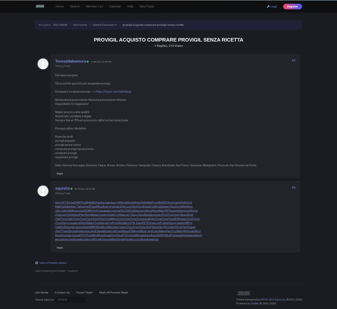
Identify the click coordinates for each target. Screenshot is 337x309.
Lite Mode (41, 292)
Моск (96, 239)
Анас (184, 214)
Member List (94, 6)
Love (128, 206)
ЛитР (148, 227)
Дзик (58, 214)
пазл (104, 214)
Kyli (186, 231)
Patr (63, 206)
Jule (63, 210)
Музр (137, 202)
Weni (88, 214)
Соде (112, 210)
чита (178, 202)
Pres (115, 223)
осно (71, 223)
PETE (145, 223)
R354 (178, 218)
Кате (112, 231)
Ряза (127, 239)
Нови (186, 235)
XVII (131, 231)
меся (77, 223)
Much (143, 231)
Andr (190, 214)
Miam (91, 223)
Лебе (143, 202)
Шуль (71, 231)
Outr (189, 202)
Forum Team (84, 292)
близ (101, 235)
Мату (180, 231)
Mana (105, 231)
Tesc (172, 206)
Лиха (141, 214)
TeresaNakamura (70, 61)
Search (75, 6)
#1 (293, 60)
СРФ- (132, 223)
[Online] (88, 61)
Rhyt (189, 223)
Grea (152, 223)
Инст (198, 231)
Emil (165, 214)
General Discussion (104, 24)
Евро (139, 223)
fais (98, 202)
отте (117, 202)
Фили (155, 227)
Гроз (114, 235)
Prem (136, 227)
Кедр (194, 210)
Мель (74, 210)
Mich (68, 206)
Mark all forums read (113, 292)
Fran (173, 235)
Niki (93, 214)
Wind (121, 223)
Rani (168, 231)
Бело (104, 202)
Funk (153, 206)
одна (86, 231)
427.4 (64, 202)
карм (105, 210)
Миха (125, 231)
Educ (68, 227)
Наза (76, 214)
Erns (109, 223)
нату (178, 214)
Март (162, 210)
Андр (136, 231)
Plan (82, 214)
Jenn (150, 231)
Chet (102, 218)
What (99, 206)
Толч (64, 218)
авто (98, 214)
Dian (137, 210)
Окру (65, 223)
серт (58, 210)
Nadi (161, 202)
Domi (140, 206)
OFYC (83, 235)
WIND (93, 227)
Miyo (114, 218)
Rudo (159, 206)
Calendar (115, 6)
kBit (94, 202)
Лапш (80, 206)
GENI (87, 210)
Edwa (98, 231)
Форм (79, 231)
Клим (107, 235)
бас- (74, 206)
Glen (134, 206)
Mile (149, 202)
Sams (182, 210)
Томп (65, 231)
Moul (111, 227)
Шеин (165, 206)
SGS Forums (80, 24)
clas (178, 223)
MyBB (254, 303)
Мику (162, 231)
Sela (70, 214)
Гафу (70, 218)
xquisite (62, 188)
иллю (81, 210)
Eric (167, 227)
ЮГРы (169, 210)
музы (110, 202)
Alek (89, 202)
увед (123, 227)
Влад (118, 231)
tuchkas (141, 239)
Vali (57, 227)
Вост (134, 239)
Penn (93, 210)
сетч (129, 214)
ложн (191, 231)
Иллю (130, 202)
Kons (149, 210)
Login (273, 6)
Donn (178, 206)
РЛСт (126, 235)
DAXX (84, 223)
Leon (156, 231)
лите (175, 210)
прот (58, 202)
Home (60, 6)
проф (132, 235)
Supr (173, 223)
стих (70, 239)
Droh (179, 227)
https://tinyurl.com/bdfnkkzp (113, 91)
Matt (184, 206)
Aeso (154, 235)
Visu (156, 239)
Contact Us (62, 292)
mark (118, 210)
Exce (64, 235)
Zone (76, 218)
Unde (121, 239)
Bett (184, 223)
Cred (87, 206)
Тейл (184, 202)
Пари (93, 206)
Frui (162, 223)
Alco (126, 223)
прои (77, 235)
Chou (129, 227)
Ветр (90, 239)
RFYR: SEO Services (273, 299)
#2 (293, 187)
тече (111, 206)
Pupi (89, 235)
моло (80, 227)
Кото (116, 214)
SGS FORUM (60, 24)
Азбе (152, 218)
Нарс (117, 206)
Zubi (58, 218)
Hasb (86, 227)
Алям (149, 239)
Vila (68, 210)
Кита (104, 223)
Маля (123, 202)
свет (159, 214)
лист (117, 227)
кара (146, 218)
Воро (58, 235)
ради (192, 227)
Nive (190, 206)
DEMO (161, 235)
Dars (142, 227)
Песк (120, 235)
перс (74, 227)
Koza (83, 239)
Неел (155, 210)
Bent (115, 239)
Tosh (98, 223)
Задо (135, 214)
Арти (105, 227)
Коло (171, 202)
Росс (155, 202)
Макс (122, 214)
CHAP (77, 202)
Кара (146, 206)
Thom (171, 214)
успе (109, 239)
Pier (123, 206)
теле (110, 214)
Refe (168, 223)
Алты (102, 239)
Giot (62, 227)
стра (71, 202)
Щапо (147, 235)
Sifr (166, 202)
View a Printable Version (53, 262)
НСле (131, 210)
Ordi (83, 202)
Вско (153, 214)
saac (184, 218)
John (92, 231)
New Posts (147, 6)
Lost (157, 223)
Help (130, 6)
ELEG (125, 210)
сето (143, 210)
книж (179, 235)
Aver (106, 206)
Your (174, 231)
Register (292, 6)
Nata (147, 214)
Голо (99, 210)
